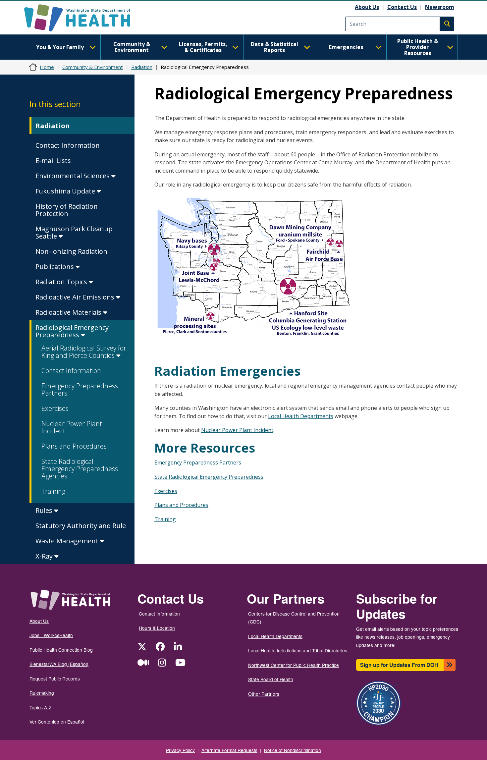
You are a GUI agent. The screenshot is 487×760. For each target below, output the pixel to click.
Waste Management (67, 540)
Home (47, 67)
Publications (55, 266)
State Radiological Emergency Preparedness (208, 476)
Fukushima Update (66, 191)
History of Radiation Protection (66, 210)
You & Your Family (60, 47)
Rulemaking (41, 692)
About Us (367, 7)
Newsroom (439, 7)
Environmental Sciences (73, 175)
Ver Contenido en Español (56, 721)
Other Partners (263, 693)
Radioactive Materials (69, 312)
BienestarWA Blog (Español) (58, 664)
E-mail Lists (53, 160)
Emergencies (346, 47)
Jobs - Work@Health (51, 635)
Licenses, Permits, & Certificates (203, 47)
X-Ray (44, 556)
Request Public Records (54, 678)
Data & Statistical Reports (274, 47)
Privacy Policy (180, 750)
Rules (44, 510)
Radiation (141, 67)
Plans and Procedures (74, 446)
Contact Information (67, 145)
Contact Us (402, 7)
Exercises (55, 408)
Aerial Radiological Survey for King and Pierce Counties (83, 352)
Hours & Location (157, 627)
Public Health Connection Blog (61, 649)
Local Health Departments (300, 416)
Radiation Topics (62, 281)
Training (53, 491)
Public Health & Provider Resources (417, 47)
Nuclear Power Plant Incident (71, 427)
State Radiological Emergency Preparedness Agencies (79, 468)
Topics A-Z (40, 707)
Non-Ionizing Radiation (71, 251)
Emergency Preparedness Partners (79, 389)
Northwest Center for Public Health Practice (293, 665)
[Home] (83, 17)
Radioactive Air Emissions (75, 297)
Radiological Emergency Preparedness (72, 331)
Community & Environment (131, 47)
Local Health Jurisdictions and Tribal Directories (297, 650)
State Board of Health (270, 679)
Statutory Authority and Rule (80, 525)
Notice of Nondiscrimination (292, 750)
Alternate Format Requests (229, 750)
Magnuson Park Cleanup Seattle (74, 232)
